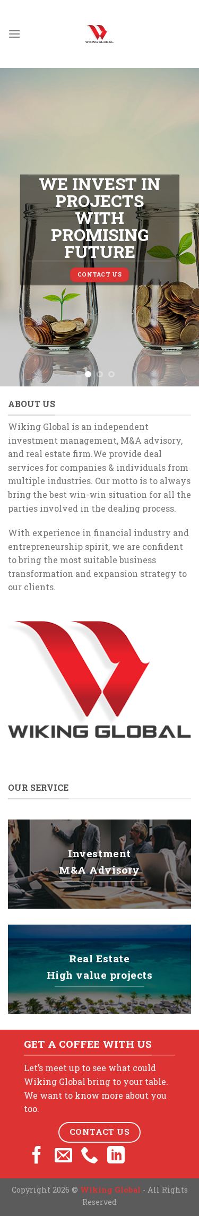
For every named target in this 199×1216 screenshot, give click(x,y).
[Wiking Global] (100, 34)
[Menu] (14, 34)
